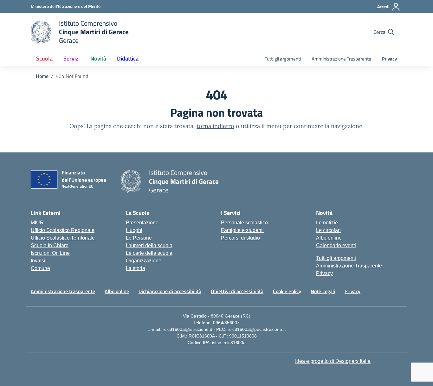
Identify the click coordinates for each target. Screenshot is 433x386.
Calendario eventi (336, 245)
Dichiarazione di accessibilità (170, 291)
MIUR (37, 222)
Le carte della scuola (149, 253)
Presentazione (142, 222)
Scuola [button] (44, 58)
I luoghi (134, 230)
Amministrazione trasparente (63, 291)
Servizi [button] (71, 58)
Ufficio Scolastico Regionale (62, 230)
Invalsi (38, 260)
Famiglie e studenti (242, 230)
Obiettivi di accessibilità (237, 291)
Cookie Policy (287, 291)
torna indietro (215, 126)
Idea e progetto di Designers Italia (333, 361)
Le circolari (328, 230)
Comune (40, 268)
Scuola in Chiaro (49, 245)
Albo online (329, 238)
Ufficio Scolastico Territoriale (63, 238)
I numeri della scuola (149, 245)
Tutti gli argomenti (283, 58)
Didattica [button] (128, 58)
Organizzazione (143, 260)
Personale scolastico (244, 222)
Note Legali (323, 291)
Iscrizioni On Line (50, 253)
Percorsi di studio (240, 238)
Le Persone (139, 238)
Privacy (389, 58)
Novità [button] (98, 58)
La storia (135, 268)
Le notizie (327, 222)
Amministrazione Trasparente (341, 58)
